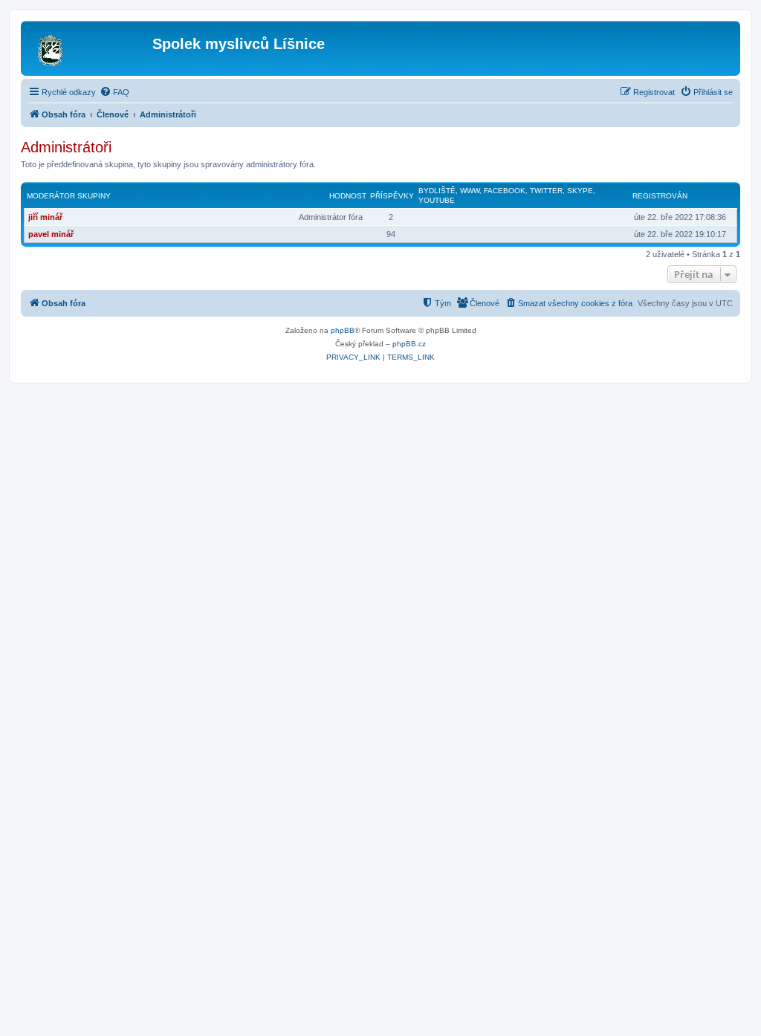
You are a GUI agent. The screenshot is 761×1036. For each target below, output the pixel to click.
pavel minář (51, 234)
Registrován (659, 196)
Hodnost (347, 196)
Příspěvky (392, 196)
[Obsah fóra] (88, 48)
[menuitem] (114, 92)
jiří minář (45, 217)
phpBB (342, 330)
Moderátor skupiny (69, 196)
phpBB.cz (409, 344)
